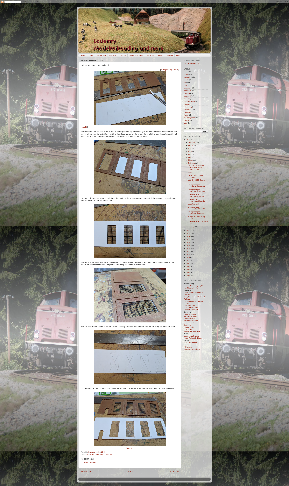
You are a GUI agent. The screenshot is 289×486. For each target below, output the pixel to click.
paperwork (188, 112)
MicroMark (188, 347)
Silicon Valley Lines (136, 55)
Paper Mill (150, 55)
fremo (186, 115)
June (190, 151)
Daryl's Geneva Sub (191, 309)
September (192, 142)
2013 (188, 251)
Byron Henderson (190, 314)
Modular (123, 55)
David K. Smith (189, 323)
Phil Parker (188, 329)
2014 (188, 248)
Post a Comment (90, 462)
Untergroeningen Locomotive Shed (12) (196, 195)
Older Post (174, 471)
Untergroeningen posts (169, 70)
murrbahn (187, 104)
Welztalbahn (101, 55)
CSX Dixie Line (189, 305)
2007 (188, 269)
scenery (187, 99)
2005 (188, 275)
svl (185, 82)
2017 (188, 239)
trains (97, 454)
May (190, 154)
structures (187, 91)
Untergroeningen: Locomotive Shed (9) (196, 212)
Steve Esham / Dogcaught (193, 286)
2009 (188, 263)
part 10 (84, 127)
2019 (188, 234)
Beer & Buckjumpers (191, 307)
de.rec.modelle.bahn (191, 336)
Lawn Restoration (194, 204)
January (191, 227)
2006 (188, 272)
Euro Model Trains (190, 345)
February (191, 163)
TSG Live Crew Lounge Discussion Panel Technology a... (196, 167)
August (191, 145)
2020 (188, 231)
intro (185, 123)
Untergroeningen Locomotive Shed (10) (196, 208)
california (187, 77)
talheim (186, 120)
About (178, 55)
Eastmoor (187, 325)
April (190, 157)
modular (187, 93)
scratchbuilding (189, 101)
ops (185, 85)
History (160, 55)
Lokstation (187, 109)
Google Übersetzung (191, 63)
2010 (188, 260)
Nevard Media (189, 327)
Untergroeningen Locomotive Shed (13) (196, 190)
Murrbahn (112, 55)
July (190, 148)
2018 (188, 236)
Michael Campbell (190, 316)
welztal (186, 80)
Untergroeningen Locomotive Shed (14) (196, 185)
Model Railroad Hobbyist (193, 338)
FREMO (170, 55)
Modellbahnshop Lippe (192, 349)
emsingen (187, 88)
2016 (188, 242)
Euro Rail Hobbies (190, 343)
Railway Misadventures (192, 331)
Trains (91, 55)
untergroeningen (106, 454)
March (190, 160)
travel (186, 74)
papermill (187, 96)
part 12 (129, 448)
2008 (188, 266)
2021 (188, 140)
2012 (188, 254)
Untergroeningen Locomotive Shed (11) (196, 200)
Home (83, 55)
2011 (188, 257)
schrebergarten (189, 118)
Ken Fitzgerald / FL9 (191, 288)
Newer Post (86, 471)
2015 (188, 245)
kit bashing (90, 454)
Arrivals (190, 172)
